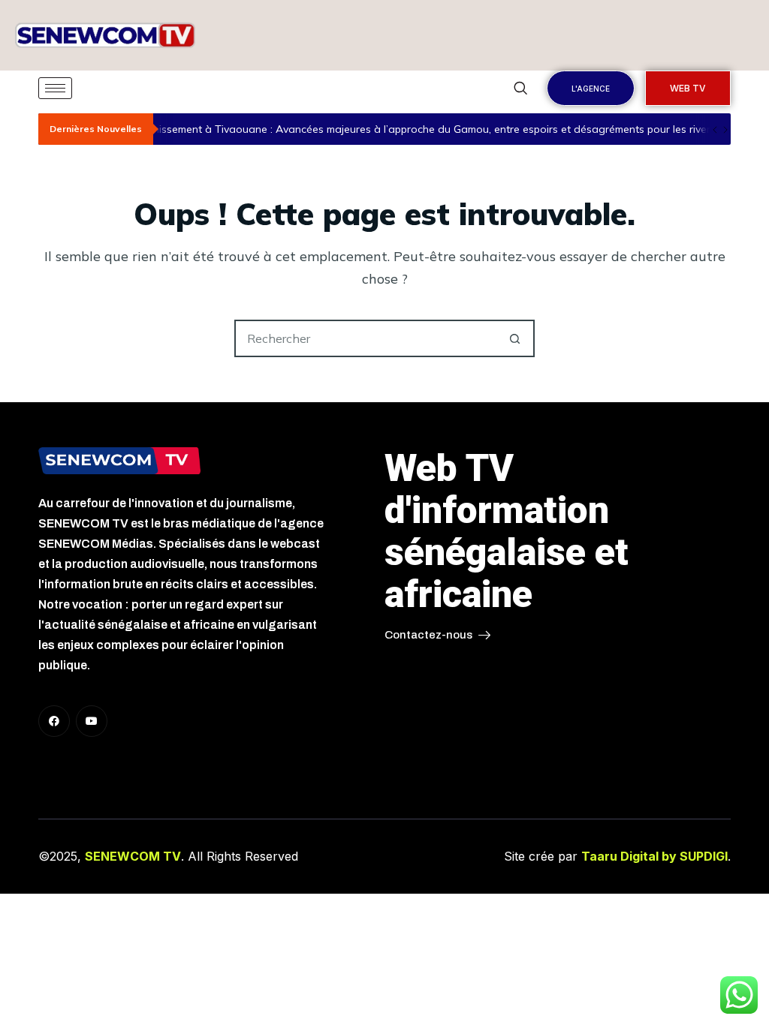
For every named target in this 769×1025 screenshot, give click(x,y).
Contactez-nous (428, 635)
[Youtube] (91, 721)
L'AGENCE (590, 88)
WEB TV (688, 88)
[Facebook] (54, 721)
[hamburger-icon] (55, 88)
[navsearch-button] (520, 88)
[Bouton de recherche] (514, 338)
